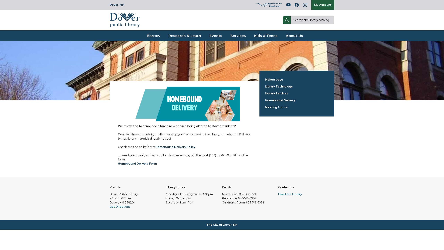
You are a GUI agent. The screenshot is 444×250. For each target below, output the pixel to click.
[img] (269, 5)
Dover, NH (117, 4)
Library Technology (279, 86)
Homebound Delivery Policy (175, 147)
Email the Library (290, 194)
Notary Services (276, 93)
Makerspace (274, 79)
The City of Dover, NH (222, 224)
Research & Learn (184, 36)
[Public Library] (125, 20)
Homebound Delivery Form (137, 163)
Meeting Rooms (276, 107)
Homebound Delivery (280, 100)
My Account (322, 4)
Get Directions (120, 206)
